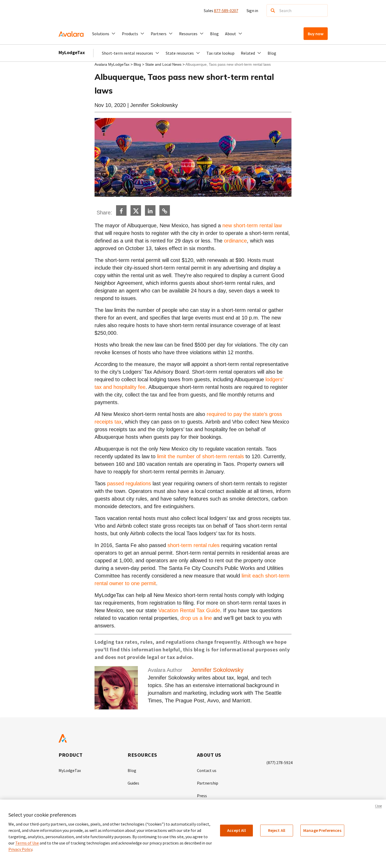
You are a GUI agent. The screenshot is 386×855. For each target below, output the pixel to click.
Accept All (236, 830)
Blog (214, 33)
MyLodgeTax (72, 52)
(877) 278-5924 (279, 762)
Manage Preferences (322, 830)
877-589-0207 (226, 10)
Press (202, 795)
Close (378, 806)
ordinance (235, 241)
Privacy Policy (20, 849)
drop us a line (196, 618)
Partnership (207, 783)
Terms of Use (27, 843)
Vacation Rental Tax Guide (189, 610)
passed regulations (129, 483)
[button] (104, 33)
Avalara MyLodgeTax (112, 64)
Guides (133, 783)
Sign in (252, 10)
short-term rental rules (194, 545)
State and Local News (163, 64)
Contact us (206, 770)
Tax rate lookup (220, 53)
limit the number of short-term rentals (200, 456)
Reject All (276, 830)
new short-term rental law (252, 225)
